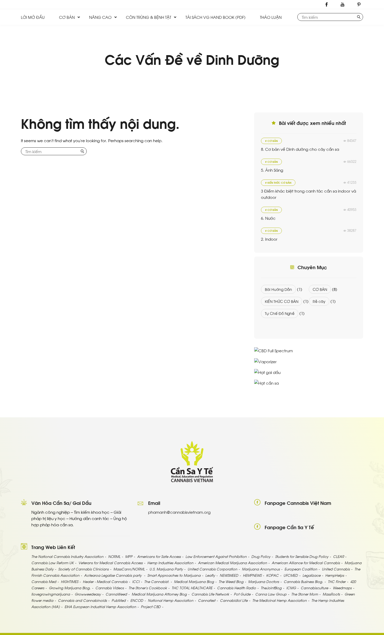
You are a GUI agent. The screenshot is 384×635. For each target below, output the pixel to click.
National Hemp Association (170, 600)
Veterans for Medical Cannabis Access (110, 562)
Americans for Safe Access (159, 556)
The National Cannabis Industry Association (67, 556)
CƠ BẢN (67, 17)
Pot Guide (242, 593)
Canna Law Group (271, 593)
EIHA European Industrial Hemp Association (100, 606)
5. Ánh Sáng (272, 170)
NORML (114, 556)
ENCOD (136, 600)
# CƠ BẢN (271, 141)
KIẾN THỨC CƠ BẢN (281, 301)
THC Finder (337, 581)
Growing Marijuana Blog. (70, 587)
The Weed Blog (231, 581)
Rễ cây (319, 301)
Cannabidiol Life (234, 600)
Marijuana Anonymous (261, 568)
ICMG (291, 587)
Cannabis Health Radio (236, 587)
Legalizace (311, 575)
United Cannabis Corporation (212, 568)
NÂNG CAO (100, 17)
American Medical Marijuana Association (232, 562)
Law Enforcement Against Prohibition (216, 556)
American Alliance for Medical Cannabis (306, 562)
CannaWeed (116, 593)
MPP (128, 556)
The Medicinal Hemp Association (279, 600)
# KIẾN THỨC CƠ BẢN (278, 182)
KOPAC (272, 575)
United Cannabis (336, 568)
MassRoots (331, 593)
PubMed (119, 600)
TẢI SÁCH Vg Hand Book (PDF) (215, 17)
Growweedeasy (88, 593)
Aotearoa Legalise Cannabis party (113, 575)
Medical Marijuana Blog (194, 581)
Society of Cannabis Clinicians (83, 568)
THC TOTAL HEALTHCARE (192, 587)
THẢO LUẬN (271, 17)
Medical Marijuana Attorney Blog (159, 593)
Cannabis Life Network (210, 593)
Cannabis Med (43, 581)
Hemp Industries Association (170, 562)
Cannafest (206, 600)
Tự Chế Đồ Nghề (279, 313)
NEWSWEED (229, 575)
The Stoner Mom (304, 593)
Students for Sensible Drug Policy (301, 556)
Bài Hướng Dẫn (278, 289)
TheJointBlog (271, 587)
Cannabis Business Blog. (303, 581)
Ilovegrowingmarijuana (50, 593)
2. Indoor (269, 239)
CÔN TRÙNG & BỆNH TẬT (148, 17)
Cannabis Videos (109, 587)
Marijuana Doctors (263, 581)
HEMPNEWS (252, 575)
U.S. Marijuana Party (166, 568)
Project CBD (151, 606)
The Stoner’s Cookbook (148, 587)
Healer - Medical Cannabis (105, 581)
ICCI (135, 581)
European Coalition (300, 568)
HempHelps (334, 575)
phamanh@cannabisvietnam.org (179, 512)
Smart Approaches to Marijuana (174, 575)
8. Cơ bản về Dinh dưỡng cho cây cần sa (300, 149)
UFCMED (290, 575)
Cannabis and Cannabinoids (82, 600)
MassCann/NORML (129, 568)
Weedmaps (342, 587)
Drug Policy (260, 556)
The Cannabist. (156, 581)
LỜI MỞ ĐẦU (33, 17)
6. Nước (268, 218)
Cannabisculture (314, 587)
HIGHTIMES (69, 581)
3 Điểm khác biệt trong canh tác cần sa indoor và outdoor (308, 194)
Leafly (210, 575)
